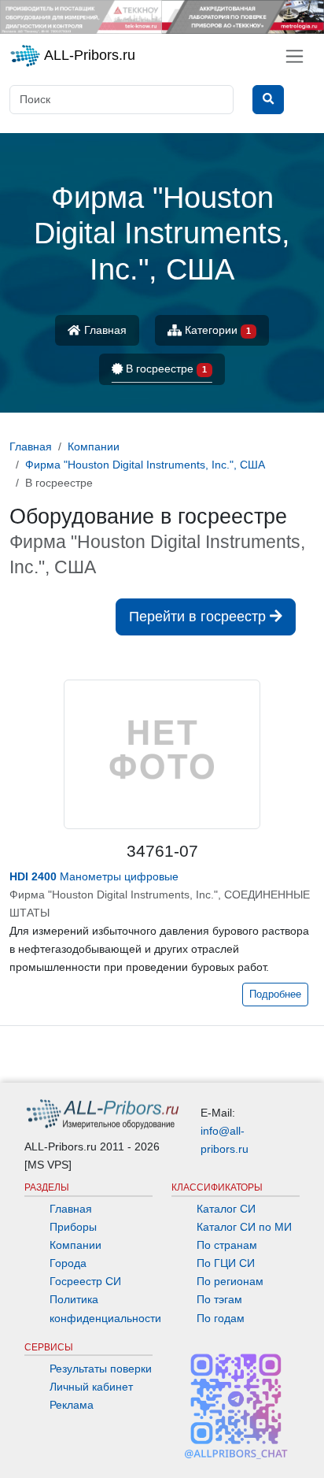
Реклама (72, 1404)
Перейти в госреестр (199, 616)
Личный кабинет (91, 1386)
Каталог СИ (226, 1208)
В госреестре (165, 368)
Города (68, 1263)
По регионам (230, 1281)
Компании (75, 1245)
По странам (227, 1245)
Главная (104, 330)
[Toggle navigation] (294, 56)
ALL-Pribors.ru (88, 55)
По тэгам (219, 1299)
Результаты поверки (101, 1368)
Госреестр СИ (85, 1281)
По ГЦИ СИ (226, 1263)
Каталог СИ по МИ (244, 1227)
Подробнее (275, 994)
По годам (221, 1318)
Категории (216, 330)
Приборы (73, 1227)
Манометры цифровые (94, 876)
